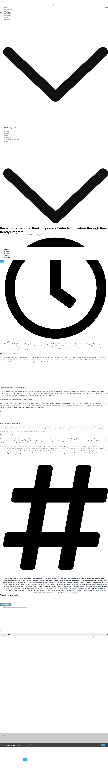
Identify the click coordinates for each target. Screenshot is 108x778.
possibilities (57, 589)
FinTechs (81, 584)
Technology (7, 255)
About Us (30, 745)
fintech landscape (72, 584)
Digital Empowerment (86, 580)
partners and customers (13, 589)
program (74, 589)
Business (7, 253)
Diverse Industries (18, 582)
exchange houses (54, 582)
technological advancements (55, 590)
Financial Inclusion (90, 582)
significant (30, 590)
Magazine (7, 137)
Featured (7, 135)
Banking (6, 249)
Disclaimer (30, 749)
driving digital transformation (33, 582)
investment (46, 586)
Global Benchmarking (11, 139)
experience (63, 582)
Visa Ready (61, 593)
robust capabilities (20, 590)
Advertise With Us (32, 757)
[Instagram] (101, 1)
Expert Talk (8, 13)
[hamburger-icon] (106, 7)
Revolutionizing (9, 590)
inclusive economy (18, 586)
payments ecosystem (46, 589)
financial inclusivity (102, 582)
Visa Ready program (71, 593)
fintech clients (20, 584)
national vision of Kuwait (100, 586)
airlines (7, 578)
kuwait (61, 586)
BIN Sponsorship (46, 578)
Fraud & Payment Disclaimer (35, 755)
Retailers (94, 589)
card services (82, 578)
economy (45, 582)
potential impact (66, 589)
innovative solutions (30, 586)
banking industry (24, 578)
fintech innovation (61, 584)
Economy (7, 257)
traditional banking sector (91, 590)
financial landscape (9, 584)
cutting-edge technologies (71, 580)
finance (82, 582)
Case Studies (8, 9)
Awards (6, 131)
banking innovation (35, 578)
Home (6, 7)
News (6, 18)
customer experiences (45, 580)
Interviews (7, 15)
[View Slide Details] (15, 607)
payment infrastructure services (30, 589)
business (54, 578)
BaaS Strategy (13, 578)
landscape (82, 586)
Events (6, 133)
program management (84, 589)
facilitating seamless (73, 582)
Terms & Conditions (33, 751)
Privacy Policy (31, 753)
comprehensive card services (12, 580)
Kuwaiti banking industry (71, 586)
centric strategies (92, 578)
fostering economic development (94, 584)
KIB (58, 586)
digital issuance (98, 580)
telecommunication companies (74, 590)
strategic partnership (40, 590)
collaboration (102, 578)
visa (56, 593)
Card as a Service (72, 578)
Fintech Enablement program (46, 584)
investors (53, 586)
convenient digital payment (30, 580)
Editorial (7, 11)
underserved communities (46, 593)
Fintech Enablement (31, 584)
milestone (89, 586)
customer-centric (58, 580)
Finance (6, 251)
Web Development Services (12, 128)
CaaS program (62, 578)
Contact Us (30, 747)
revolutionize (101, 589)
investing (40, 586)
